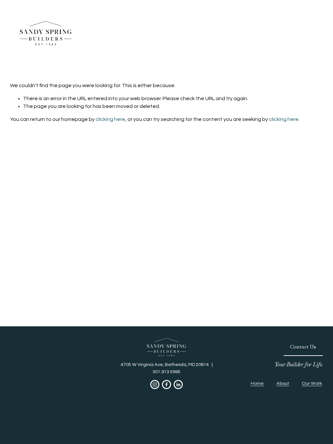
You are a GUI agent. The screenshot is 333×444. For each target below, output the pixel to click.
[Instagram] (154, 384)
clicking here (110, 119)
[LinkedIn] (178, 384)
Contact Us (303, 346)
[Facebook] (166, 384)
